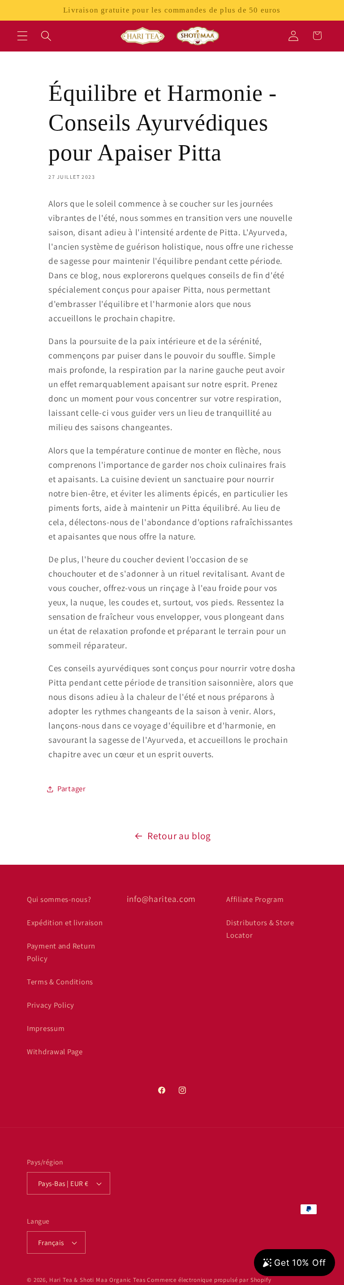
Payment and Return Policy (61, 952)
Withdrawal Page (55, 1051)
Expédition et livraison (65, 922)
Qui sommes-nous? (59, 899)
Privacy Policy (50, 1005)
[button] (22, 35)
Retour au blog (179, 835)
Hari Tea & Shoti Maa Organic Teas (97, 1280)
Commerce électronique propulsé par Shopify (209, 1280)
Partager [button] (71, 788)
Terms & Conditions (60, 982)
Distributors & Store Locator (260, 929)
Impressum (45, 1028)
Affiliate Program (255, 899)
